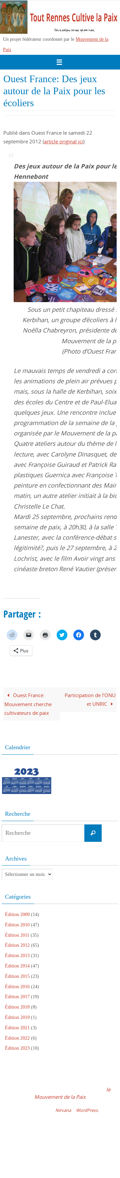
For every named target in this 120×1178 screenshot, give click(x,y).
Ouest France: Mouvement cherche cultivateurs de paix (28, 704)
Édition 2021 (17, 1027)
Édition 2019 (17, 1017)
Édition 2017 (17, 996)
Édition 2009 (17, 914)
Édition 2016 (17, 986)
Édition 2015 (17, 976)
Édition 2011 (17, 935)
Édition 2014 (17, 965)
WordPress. (87, 1110)
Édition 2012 (17, 945)
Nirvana (63, 1110)
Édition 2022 (17, 1038)
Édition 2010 (17, 924)
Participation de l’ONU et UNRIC (90, 699)
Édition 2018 (17, 1007)
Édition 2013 (17, 955)
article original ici (63, 141)
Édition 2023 (17, 1048)
